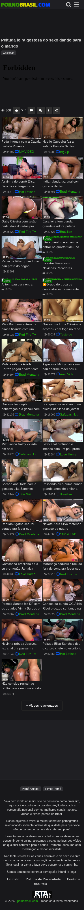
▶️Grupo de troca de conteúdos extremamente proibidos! (61, 287)
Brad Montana (70, 191)
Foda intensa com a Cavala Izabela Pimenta (21, 144)
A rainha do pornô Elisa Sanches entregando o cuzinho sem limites (18, 184)
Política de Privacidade (43, 879)
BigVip (64, 152)
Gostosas (8, 52)
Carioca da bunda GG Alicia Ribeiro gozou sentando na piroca (62, 606)
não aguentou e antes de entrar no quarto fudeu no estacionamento (61, 245)
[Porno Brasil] (25, 5)
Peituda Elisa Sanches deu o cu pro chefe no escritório (62, 646)
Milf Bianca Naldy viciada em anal (19, 446)
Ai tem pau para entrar (18, 284)
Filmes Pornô (53, 788)
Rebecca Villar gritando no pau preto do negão (20, 263)
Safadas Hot (69, 414)
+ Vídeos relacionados (42, 705)
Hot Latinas (27, 192)
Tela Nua (25, 494)
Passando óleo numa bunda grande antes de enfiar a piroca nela (62, 486)
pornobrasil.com (27, 901)
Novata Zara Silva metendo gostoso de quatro (62, 526)
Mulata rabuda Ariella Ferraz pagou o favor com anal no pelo (20, 367)
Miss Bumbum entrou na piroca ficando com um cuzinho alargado (19, 327)
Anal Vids (66, 374)
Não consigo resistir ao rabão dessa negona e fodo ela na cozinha (21, 686)
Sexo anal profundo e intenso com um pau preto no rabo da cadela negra (61, 446)
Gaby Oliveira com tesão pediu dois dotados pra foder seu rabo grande (19, 224)
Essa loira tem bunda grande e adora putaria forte (59, 224)
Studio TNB (68, 534)
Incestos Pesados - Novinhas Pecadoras (57, 265)
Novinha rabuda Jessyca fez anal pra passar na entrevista (19, 646)
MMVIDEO (26, 151)
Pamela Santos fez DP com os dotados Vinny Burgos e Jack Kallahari (21, 606)
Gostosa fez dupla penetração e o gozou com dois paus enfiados (21, 406)
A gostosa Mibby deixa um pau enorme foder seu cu (61, 366)
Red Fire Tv (27, 231)
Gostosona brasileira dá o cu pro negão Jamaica (20, 566)
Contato (13, 879)
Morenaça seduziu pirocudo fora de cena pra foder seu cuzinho (62, 566)
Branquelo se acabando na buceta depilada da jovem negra (62, 406)
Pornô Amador (30, 788)
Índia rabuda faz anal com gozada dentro (61, 184)
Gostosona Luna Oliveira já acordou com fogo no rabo (62, 326)
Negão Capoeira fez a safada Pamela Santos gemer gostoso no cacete (61, 144)
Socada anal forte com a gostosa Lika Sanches (19, 486)
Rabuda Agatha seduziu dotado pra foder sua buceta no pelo (18, 526)
